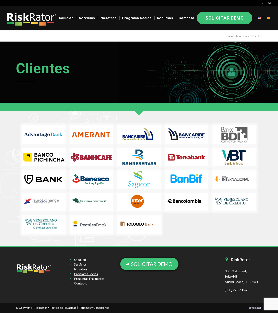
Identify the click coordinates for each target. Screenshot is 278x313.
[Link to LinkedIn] (263, 3)
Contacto (80, 283)
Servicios (80, 264)
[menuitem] (66, 18)
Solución (80, 259)
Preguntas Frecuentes (89, 278)
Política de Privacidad (63, 307)
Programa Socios (86, 274)
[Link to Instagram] (269, 3)
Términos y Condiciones (94, 307)
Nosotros (81, 269)
